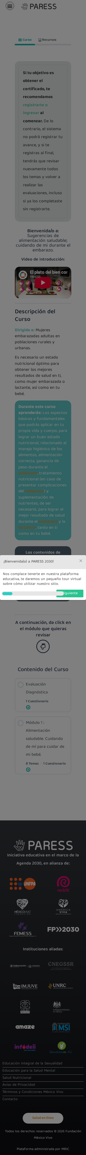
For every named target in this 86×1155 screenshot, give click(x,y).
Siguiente (70, 593)
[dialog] (43, 577)
